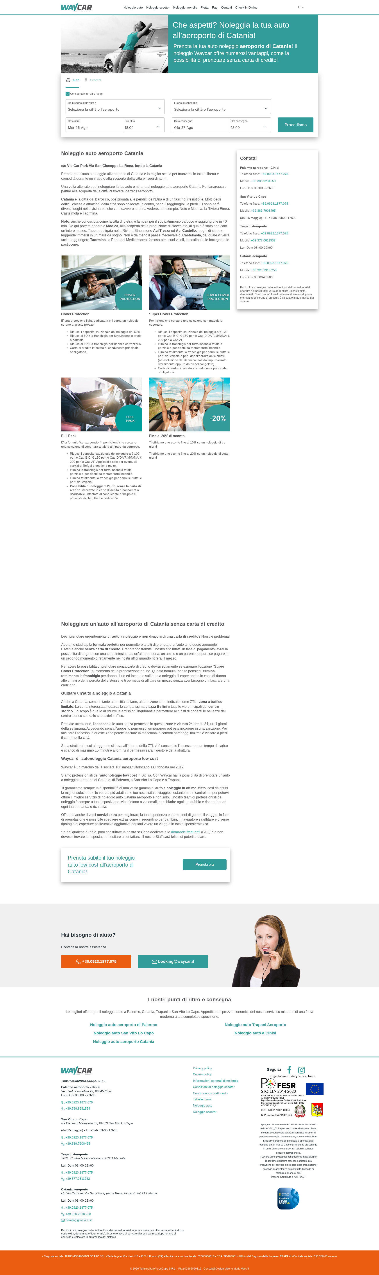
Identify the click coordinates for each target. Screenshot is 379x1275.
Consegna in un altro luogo (86, 93)
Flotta (205, 7)
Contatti (226, 7)
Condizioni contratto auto (210, 1093)
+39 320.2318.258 (264, 270)
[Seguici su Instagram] (302, 1070)
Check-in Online (246, 7)
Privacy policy (202, 1068)
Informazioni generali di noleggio (215, 1080)
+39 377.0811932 (263, 240)
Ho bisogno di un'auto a (82, 103)
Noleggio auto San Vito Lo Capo (124, 1033)
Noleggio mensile (185, 7)
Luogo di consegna (185, 103)
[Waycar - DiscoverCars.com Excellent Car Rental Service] (288, 1198)
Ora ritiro (130, 121)
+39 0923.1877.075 (274, 233)
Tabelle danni (202, 1099)
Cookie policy (202, 1074)
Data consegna (183, 121)
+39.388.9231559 (263, 181)
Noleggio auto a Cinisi (255, 1033)
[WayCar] (76, 7)
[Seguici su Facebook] (289, 1070)
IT (300, 7)
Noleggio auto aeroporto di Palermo (123, 1025)
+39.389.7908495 (263, 210)
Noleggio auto (133, 7)
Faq (215, 7)
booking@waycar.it (78, 1220)
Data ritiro (74, 121)
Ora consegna (239, 121)
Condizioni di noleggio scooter (214, 1087)
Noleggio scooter (158, 7)
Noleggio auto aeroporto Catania (123, 1041)
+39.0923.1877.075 (274, 174)
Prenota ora (205, 864)
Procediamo (296, 124)
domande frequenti (186, 832)
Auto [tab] (76, 80)
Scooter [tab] (95, 80)
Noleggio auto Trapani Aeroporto (255, 1025)
